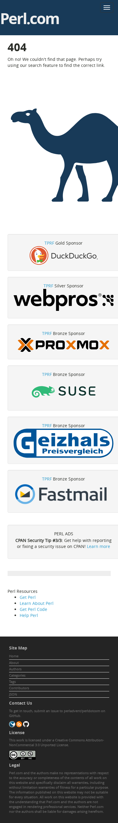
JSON (13, 694)
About (14, 662)
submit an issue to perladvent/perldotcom (67, 711)
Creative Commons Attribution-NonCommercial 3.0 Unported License (56, 742)
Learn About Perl (37, 603)
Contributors (19, 688)
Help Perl (29, 615)
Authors (15, 669)
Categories (17, 675)
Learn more (98, 546)
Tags (12, 681)
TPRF (49, 243)
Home (13, 656)
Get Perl (28, 597)
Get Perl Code (33, 609)
